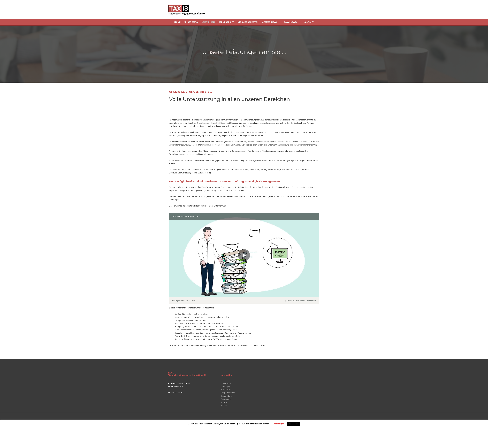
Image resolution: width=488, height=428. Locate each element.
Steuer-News (269, 22)
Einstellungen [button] (278, 423)
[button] (278, 22)
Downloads (291, 22)
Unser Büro (191, 22)
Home (177, 22)
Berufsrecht (226, 22)
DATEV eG (191, 301)
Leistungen (208, 22)
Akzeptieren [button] (293, 424)
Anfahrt (224, 405)
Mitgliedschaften (248, 22)
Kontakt (309, 22)
